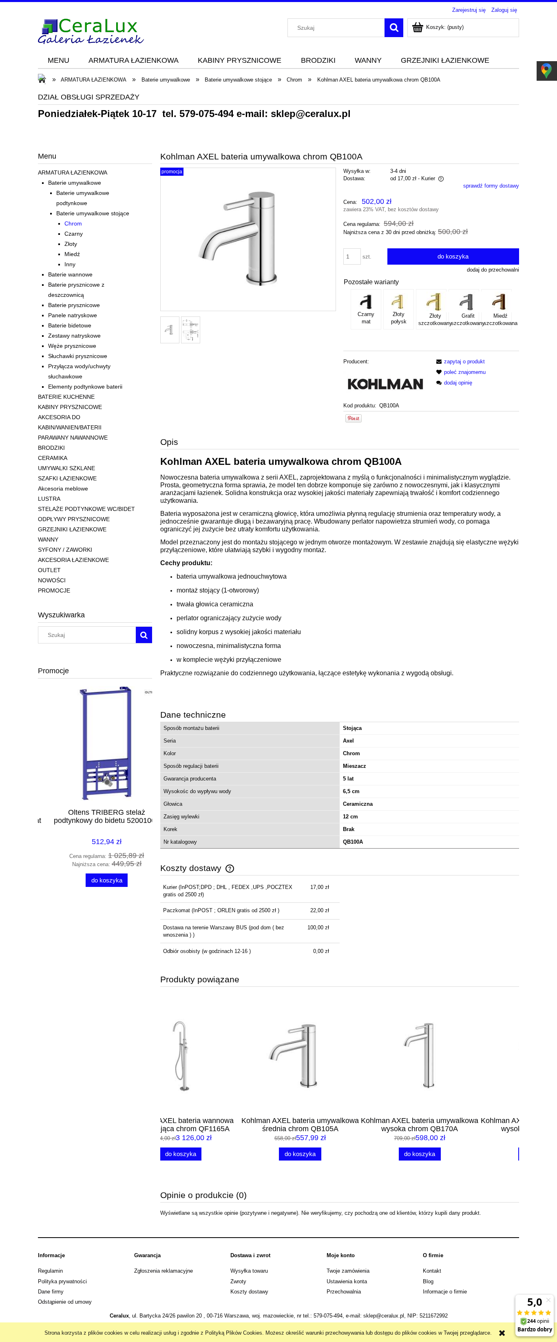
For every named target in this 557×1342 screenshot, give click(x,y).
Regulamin (50, 1271)
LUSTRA (49, 498)
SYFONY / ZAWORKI (65, 549)
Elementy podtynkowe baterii (85, 386)
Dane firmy (51, 1292)
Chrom (73, 223)
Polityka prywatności (62, 1281)
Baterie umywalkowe (74, 182)
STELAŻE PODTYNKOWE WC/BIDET (86, 509)
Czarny (73, 233)
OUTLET (49, 570)
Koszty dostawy (249, 1292)
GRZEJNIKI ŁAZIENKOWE (72, 529)
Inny (69, 264)
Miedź (72, 254)
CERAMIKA (52, 458)
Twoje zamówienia (348, 1271)
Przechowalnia (344, 1292)
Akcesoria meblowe (63, 488)
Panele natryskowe (72, 315)
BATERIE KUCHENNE (66, 397)
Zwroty (238, 1281)
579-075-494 (206, 113)
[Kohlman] (385, 383)
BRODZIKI (51, 447)
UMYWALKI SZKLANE (66, 468)
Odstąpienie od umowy (65, 1302)
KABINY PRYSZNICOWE (70, 407)
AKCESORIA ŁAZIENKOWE (73, 560)
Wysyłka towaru (249, 1271)
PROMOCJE (54, 590)
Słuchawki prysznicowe (77, 356)
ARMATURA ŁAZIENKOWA (72, 172)
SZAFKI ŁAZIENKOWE (67, 478)
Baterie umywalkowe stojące (92, 213)
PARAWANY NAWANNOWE (73, 437)
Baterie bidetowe (69, 325)
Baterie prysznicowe (74, 305)
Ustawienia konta (347, 1281)
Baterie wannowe (70, 274)
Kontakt (432, 1271)
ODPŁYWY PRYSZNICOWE (74, 519)
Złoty (70, 244)
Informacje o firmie (445, 1292)
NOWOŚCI (52, 580)
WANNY (48, 539)
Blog (428, 1281)
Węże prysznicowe (72, 346)
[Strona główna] (91, 30)
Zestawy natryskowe (74, 335)
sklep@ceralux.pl (311, 113)
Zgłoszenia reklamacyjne (163, 1271)
